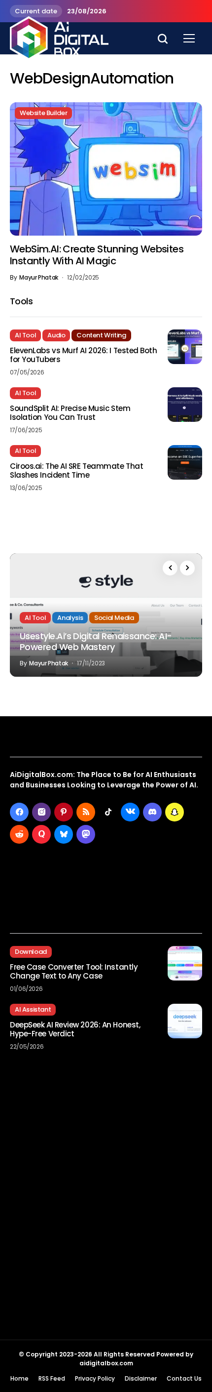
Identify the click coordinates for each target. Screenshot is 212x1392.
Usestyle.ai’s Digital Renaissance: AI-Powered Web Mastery (96, 641)
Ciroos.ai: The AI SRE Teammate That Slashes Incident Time (76, 471)
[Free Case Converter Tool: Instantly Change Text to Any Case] (185, 963)
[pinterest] (63, 812)
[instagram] (41, 812)
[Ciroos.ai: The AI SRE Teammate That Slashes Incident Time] (185, 462)
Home (19, 1378)
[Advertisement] (106, 1205)
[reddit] (19, 834)
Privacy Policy (95, 1378)
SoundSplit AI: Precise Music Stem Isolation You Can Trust (70, 413)
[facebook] (19, 812)
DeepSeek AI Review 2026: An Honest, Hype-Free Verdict (75, 1029)
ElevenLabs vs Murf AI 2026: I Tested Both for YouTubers (83, 355)
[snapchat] (174, 812)
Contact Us (184, 1378)
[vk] (130, 812)
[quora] (41, 834)
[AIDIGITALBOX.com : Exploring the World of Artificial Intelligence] (59, 38)
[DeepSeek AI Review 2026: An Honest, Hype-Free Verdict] (185, 1021)
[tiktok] (108, 812)
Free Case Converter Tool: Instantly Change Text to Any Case (74, 972)
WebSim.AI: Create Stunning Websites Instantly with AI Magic (96, 255)
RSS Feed (51, 1378)
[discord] (152, 812)
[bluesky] (63, 834)
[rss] (85, 812)
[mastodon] (85, 834)
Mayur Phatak (38, 277)
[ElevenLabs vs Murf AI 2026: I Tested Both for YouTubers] (185, 346)
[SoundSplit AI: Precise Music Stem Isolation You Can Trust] (185, 404)
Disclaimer (141, 1378)
